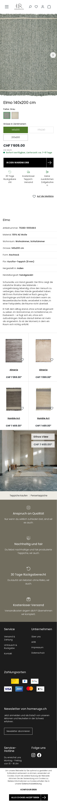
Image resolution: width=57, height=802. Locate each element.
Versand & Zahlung (9, 638)
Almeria (14, 369)
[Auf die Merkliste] (22, 360)
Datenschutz (38, 652)
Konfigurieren (28, 789)
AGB (33, 642)
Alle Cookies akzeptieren (25, 797)
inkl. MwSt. (7, 150)
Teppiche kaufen (19, 495)
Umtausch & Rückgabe (10, 647)
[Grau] (6, 115)
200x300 (15, 137)
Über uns (36, 636)
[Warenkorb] (49, 7)
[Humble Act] (13, 399)
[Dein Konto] (42, 7)
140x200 (16, 129)
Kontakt (8, 653)
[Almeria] (13, 350)
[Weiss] (15, 115)
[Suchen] (30, 7)
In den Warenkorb (17, 162)
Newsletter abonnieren (18, 731)
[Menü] (7, 6)
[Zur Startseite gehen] (19, 6)
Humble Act (14, 418)
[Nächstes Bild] (53, 55)
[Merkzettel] (36, 7)
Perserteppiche (39, 495)
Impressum (37, 647)
